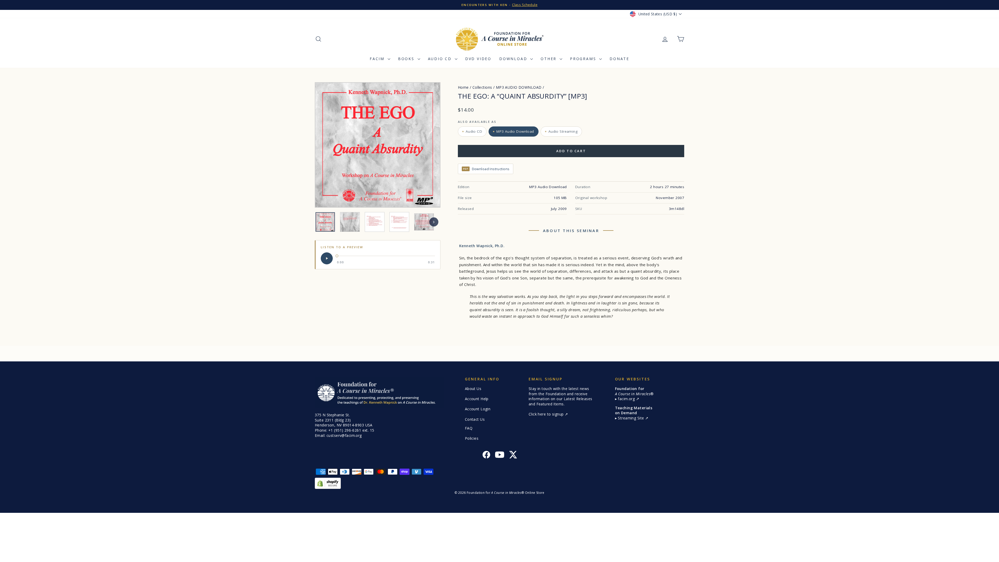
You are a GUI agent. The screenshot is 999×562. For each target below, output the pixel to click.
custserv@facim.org (344, 435)
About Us (473, 388)
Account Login (478, 408)
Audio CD (440, 58)
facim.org (627, 398)
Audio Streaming (563, 131)
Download (514, 58)
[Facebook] (486, 455)
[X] (512, 455)
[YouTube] (499, 455)
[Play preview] (327, 258)
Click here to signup (547, 414)
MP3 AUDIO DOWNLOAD (519, 87)
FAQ (468, 428)
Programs (584, 58)
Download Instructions (486, 169)
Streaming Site (631, 418)
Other (549, 58)
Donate (619, 58)
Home (463, 87)
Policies (471, 438)
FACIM (378, 58)
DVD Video (478, 58)
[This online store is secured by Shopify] (499, 483)
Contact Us (475, 419)
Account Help (477, 398)
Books (407, 58)
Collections (482, 87)
